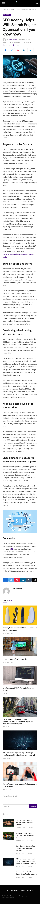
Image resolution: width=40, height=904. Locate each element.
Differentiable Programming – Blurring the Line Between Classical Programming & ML (26, 861)
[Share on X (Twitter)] (12, 50)
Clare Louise (13, 40)
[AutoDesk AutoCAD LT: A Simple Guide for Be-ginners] (20, 675)
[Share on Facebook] (5, 50)
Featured (6, 15)
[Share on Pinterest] (18, 50)
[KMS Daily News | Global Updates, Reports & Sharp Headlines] (20, 3)
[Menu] (3, 3)
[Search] (37, 3)
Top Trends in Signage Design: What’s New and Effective (24, 822)
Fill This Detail (12, 890)
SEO (11, 549)
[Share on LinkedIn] (24, 50)
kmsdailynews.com (8, 898)
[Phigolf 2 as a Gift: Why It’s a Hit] (20, 646)
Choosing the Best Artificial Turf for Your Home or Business (25, 848)
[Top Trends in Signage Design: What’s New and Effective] (8, 823)
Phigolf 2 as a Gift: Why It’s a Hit (15, 659)
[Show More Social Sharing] (35, 50)
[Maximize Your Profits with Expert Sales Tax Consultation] (8, 874)
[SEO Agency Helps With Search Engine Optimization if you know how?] (20, 66)
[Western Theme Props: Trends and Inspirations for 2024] (8, 836)
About (22, 890)
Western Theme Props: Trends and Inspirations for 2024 (26, 835)
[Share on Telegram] (30, 50)
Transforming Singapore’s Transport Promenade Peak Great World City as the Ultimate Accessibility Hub (18, 721)
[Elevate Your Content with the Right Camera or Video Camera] (20, 771)
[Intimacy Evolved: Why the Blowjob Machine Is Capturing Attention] (20, 615)
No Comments (27, 42)
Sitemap (30, 890)
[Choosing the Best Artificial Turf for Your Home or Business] (8, 849)
